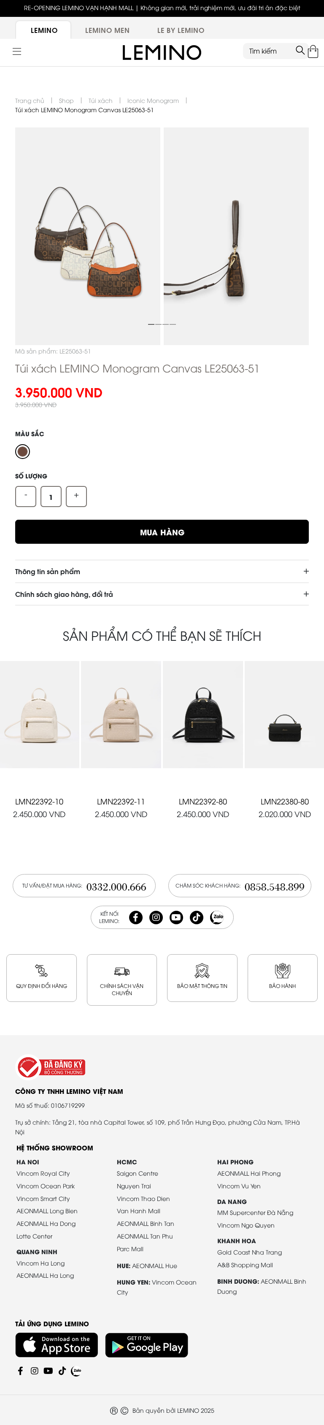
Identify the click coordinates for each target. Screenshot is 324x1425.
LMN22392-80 (203, 801)
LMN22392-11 (121, 801)
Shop (66, 100)
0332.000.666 (116, 885)
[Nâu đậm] (22, 451)
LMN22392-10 (39, 801)
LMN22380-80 (285, 801)
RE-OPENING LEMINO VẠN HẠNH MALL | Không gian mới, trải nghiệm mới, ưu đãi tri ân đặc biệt (162, 7)
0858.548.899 (275, 885)
